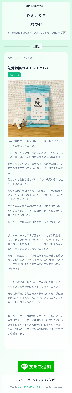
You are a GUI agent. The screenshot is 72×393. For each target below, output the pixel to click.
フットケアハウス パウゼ (36, 380)
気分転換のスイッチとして (29, 67)
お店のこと (14, 74)
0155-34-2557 (34, 6)
